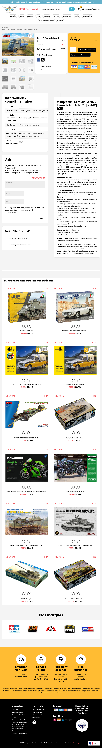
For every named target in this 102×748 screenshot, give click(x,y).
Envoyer (41, 218)
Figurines (47, 16)
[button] (30, 36)
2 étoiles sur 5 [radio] (35, 178)
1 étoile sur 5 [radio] (33, 178)
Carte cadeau (87, 16)
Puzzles (76, 16)
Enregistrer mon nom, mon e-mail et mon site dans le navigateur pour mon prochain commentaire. (24, 209)
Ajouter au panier (88, 50)
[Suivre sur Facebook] (38, 60)
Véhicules (13, 16)
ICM (63, 45)
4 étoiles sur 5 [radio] (41, 178)
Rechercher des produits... (51, 9)
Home (4, 29)
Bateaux (30, 16)
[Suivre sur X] (43, 60)
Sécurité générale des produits (20, 245)
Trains (38, 16)
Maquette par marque (46, 21)
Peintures (56, 16)
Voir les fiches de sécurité (18, 238)
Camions (19, 29)
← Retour (5, 27)
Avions (22, 16)
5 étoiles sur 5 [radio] (44, 178)
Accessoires (67, 16)
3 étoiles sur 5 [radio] (38, 178)
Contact (60, 21)
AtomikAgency (77, 743)
